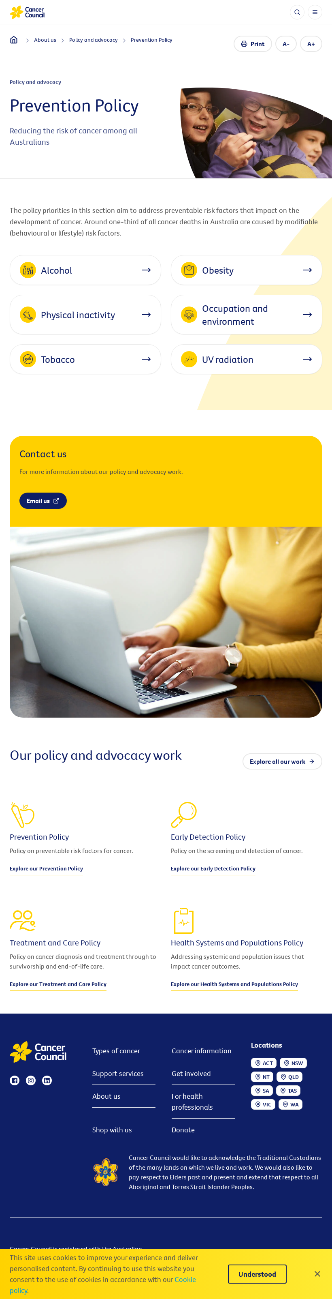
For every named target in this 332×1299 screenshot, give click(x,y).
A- (286, 44)
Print (258, 44)
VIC (267, 1104)
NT (266, 1076)
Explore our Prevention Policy (46, 868)
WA (294, 1104)
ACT (268, 1063)
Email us (38, 501)
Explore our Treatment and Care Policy (58, 984)
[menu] (315, 12)
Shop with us (112, 1129)
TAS (292, 1090)
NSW (297, 1063)
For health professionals (192, 1101)
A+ (311, 44)
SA (266, 1090)
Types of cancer (116, 1050)
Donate (183, 1129)
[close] (317, 1274)
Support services (118, 1073)
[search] (297, 12)
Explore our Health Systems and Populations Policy (234, 984)
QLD (293, 1076)
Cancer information (202, 1050)
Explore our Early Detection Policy (213, 868)
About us (106, 1096)
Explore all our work (277, 761)
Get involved (191, 1073)
